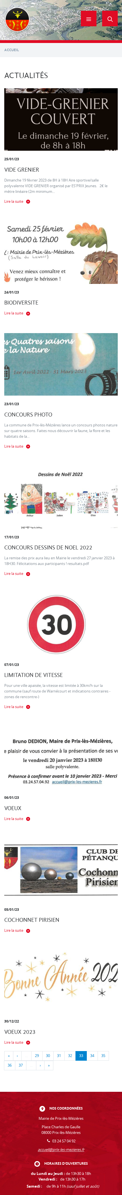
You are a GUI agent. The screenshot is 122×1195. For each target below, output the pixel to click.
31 (59, 1056)
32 (70, 1056)
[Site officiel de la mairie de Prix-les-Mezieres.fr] (17, 20)
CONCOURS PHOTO (28, 414)
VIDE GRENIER (21, 170)
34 (92, 1056)
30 (48, 1056)
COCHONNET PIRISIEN (31, 920)
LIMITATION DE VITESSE (33, 675)
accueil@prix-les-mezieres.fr (61, 1149)
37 (21, 1065)
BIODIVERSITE (21, 302)
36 (10, 1065)
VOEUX (13, 808)
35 (103, 1056)
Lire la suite (13, 201)
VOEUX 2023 (19, 1032)
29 (37, 1056)
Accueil (11, 50)
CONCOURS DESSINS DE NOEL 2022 (48, 547)
